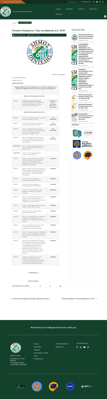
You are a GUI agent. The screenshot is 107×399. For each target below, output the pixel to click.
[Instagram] (99, 2)
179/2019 (15, 216)
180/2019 (15, 225)
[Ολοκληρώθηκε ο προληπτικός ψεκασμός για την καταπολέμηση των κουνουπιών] (74, 117)
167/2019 (15, 117)
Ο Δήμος (36, 344)
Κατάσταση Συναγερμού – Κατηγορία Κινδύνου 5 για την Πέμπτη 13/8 (85, 106)
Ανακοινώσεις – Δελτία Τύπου (41, 354)
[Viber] (102, 2)
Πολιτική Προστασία (62, 344)
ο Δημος (58, 9)
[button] (105, 16)
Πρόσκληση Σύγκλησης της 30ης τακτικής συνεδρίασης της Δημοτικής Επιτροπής (86, 36)
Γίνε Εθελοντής (38, 359)
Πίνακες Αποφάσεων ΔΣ (19, 35)
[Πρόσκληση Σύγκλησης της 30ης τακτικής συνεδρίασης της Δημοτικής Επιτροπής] (74, 37)
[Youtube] (97, 2)
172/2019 (15, 168)
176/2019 (15, 196)
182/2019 (15, 240)
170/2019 (15, 137)
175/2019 (15, 190)
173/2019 (15, 178)
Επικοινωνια (59, 14)
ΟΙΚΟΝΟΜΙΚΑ (69, 9)
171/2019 (15, 158)
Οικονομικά (37, 347)
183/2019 (15, 257)
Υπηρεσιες (81, 9)
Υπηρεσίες (37, 350)
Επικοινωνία (59, 347)
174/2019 (15, 184)
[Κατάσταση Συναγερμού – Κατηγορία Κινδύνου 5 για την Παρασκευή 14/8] (74, 97)
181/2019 (15, 232)
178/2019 (15, 211)
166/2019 (15, 101)
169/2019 (15, 129)
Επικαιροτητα (93, 9)
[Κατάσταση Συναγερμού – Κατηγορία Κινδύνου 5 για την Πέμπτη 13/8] (74, 107)
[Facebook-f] (94, 2)
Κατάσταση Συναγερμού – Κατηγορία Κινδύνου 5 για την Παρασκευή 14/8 (85, 96)
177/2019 (15, 205)
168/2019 (15, 123)
